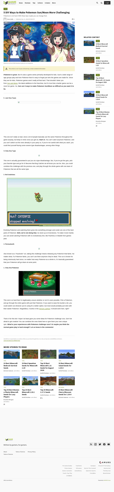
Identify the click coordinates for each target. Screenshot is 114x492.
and (12, 83)
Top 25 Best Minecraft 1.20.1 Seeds (28, 392)
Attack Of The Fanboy (104, 466)
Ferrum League (44, 309)
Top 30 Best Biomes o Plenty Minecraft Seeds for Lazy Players (11, 393)
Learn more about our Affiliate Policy (12, 340)
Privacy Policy (32, 452)
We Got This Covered (90, 468)
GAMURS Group (107, 480)
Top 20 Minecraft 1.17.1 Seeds (46, 391)
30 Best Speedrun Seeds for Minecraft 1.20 (29, 365)
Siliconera (79, 468)
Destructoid (107, 468)
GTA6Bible (69, 476)
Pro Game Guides (67, 466)
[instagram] (95, 444)
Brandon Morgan (8, 399)
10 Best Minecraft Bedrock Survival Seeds (11, 365)
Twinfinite (79, 466)
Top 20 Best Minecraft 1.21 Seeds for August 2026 (47, 366)
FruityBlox (93, 473)
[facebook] (104, 444)
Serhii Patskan (26, 371)
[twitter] (100, 444)
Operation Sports (91, 471)
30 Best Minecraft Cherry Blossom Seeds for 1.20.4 (66, 392)
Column (47, 3)
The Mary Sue (106, 471)
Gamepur (93, 466)
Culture (40, 3)
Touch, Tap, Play (67, 473)
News (21, 3)
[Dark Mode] (101, 3)
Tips (34, 3)
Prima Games (68, 468)
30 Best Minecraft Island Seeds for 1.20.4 (66, 365)
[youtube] (109, 444)
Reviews (27, 3)
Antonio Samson (8, 371)
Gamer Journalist (67, 471)
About (5, 452)
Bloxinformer (106, 473)
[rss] (91, 444)
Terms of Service (20, 452)
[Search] (97, 3)
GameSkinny (78, 471)
